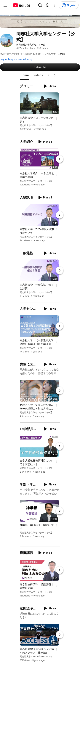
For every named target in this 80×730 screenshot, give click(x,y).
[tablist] (40, 75)
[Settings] (55, 5)
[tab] (24, 75)
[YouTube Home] (21, 5)
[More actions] (57, 118)
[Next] (59, 159)
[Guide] (5, 5)
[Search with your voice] (47, 5)
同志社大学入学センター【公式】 (36, 125)
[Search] (40, 5)
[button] (54, 75)
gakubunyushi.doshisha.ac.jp (18, 59)
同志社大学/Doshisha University (36, 656)
